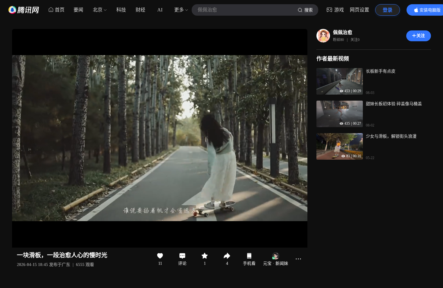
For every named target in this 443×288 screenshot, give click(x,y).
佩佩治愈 (342, 32)
